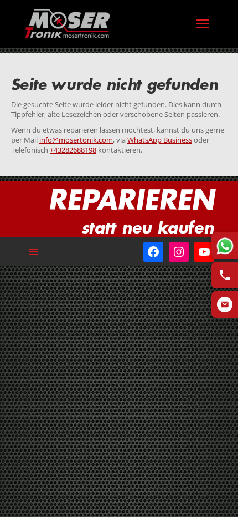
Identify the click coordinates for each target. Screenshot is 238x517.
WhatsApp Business (159, 140)
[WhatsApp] (224, 245)
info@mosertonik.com (76, 140)
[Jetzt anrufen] (224, 275)
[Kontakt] (224, 304)
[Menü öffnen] (202, 24)
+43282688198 (73, 150)
